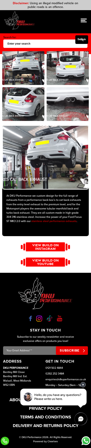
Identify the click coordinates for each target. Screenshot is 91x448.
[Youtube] (59, 319)
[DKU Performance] (19, 20)
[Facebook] (30, 319)
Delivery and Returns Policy (45, 426)
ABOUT (16, 400)
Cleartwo (52, 441)
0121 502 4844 (54, 368)
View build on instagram (45, 246)
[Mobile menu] (84, 20)
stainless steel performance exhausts (54, 221)
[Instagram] (39, 319)
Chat (86, 440)
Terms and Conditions (45, 417)
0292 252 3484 (55, 373)
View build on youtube (45, 262)
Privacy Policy (45, 408)
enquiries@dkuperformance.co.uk (66, 379)
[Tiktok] (49, 318)
